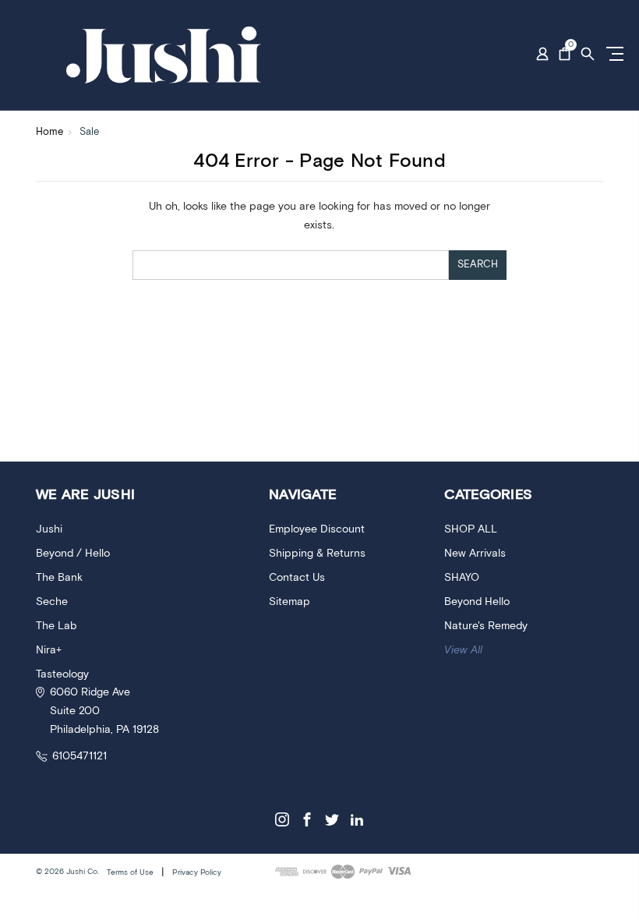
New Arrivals (475, 553)
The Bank (59, 577)
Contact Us (297, 577)
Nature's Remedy (486, 626)
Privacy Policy (196, 872)
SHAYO (461, 577)
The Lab (56, 626)
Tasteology (62, 674)
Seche (52, 601)
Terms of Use (130, 872)
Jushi (49, 529)
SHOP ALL (470, 529)
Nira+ (49, 650)
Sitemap (289, 601)
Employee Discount (317, 529)
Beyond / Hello (73, 553)
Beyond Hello (477, 601)
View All (463, 650)
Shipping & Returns (317, 553)
